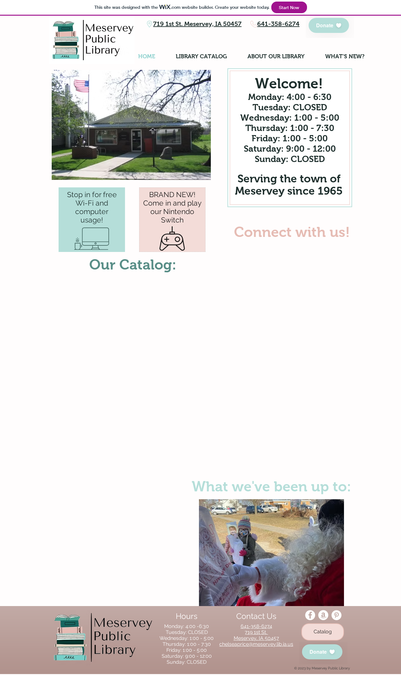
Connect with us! (292, 232)
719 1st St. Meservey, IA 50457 (197, 23)
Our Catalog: (132, 264)
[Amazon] (323, 615)
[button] (271, 552)
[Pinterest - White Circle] (336, 615)
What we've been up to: (271, 486)
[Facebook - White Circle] (310, 615)
